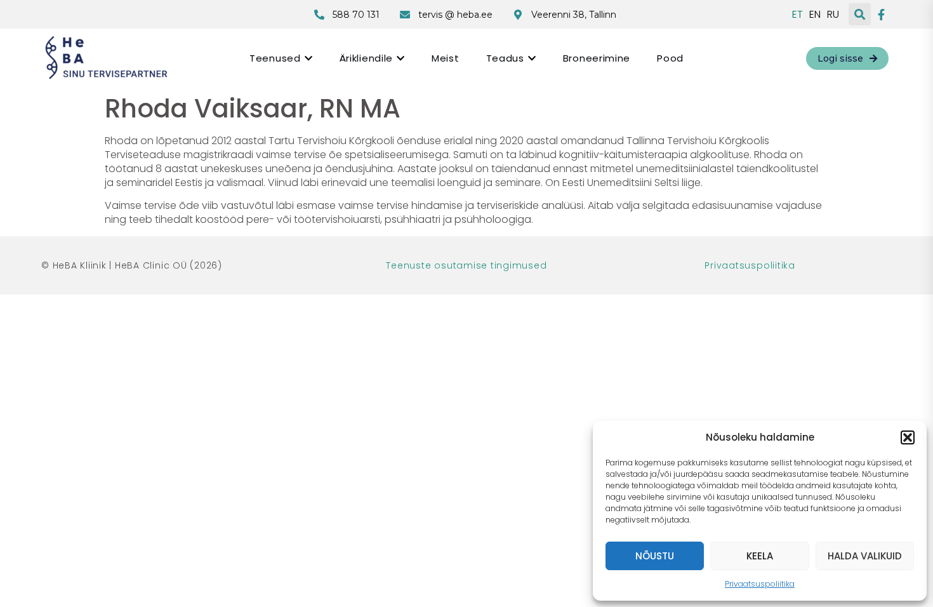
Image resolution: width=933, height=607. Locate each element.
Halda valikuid (865, 556)
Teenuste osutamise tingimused (466, 265)
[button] (907, 437)
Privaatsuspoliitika (760, 583)
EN (815, 15)
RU (833, 15)
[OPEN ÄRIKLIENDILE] (400, 58)
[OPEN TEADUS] (531, 58)
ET (797, 15)
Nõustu (654, 556)
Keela (759, 556)
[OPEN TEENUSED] (308, 58)
